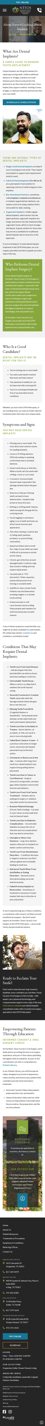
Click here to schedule (12, 1005)
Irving (34, 1368)
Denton (6, 1380)
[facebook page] (4, 1411)
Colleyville (7, 1377)
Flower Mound (24, 1368)
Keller (14, 1368)
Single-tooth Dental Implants (19, 166)
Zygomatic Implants (15, 212)
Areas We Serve (12, 1373)
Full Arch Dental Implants (17, 180)
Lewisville (26, 1377)
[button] (4, 10)
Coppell (34, 1377)
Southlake (16, 1377)
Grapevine (7, 1368)
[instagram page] (10, 1411)
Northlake (14, 1380)
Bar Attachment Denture (17, 194)
